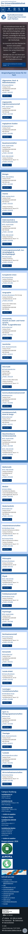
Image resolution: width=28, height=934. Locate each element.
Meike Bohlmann (8, 126)
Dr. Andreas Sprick (9, 196)
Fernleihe (6, 895)
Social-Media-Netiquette (10, 902)
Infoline (6, 918)
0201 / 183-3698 (8, 724)
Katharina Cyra (8, 395)
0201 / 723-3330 (8, 496)
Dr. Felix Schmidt (8, 156)
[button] (14, 9)
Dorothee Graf (8, 327)
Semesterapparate (8, 893)
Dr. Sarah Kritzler (9, 106)
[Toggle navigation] (3, 10)
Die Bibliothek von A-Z (9, 887)
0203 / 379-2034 (8, 161)
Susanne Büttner (8, 85)
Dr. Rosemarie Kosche (10, 347)
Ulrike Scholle (8, 257)
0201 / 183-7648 (8, 114)
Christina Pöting (8, 277)
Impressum (8, 920)
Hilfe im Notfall (17, 918)
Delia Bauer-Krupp (9, 528)
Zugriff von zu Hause (9, 897)
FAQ (4, 885)
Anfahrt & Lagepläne (9, 814)
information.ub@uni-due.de (13, 930)
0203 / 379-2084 (8, 535)
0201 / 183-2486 (8, 133)
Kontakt (5, 904)
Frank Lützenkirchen (9, 369)
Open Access (6, 899)
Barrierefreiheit (9, 922)
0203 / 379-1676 (8, 300)
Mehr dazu (6, 95)
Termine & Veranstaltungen (11, 891)
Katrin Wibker (8, 489)
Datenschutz (19, 920)
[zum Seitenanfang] (24, 930)
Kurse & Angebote (8, 889)
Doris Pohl (7, 716)
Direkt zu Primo (7, 879)
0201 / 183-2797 (8, 92)
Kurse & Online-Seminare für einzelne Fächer (12, 64)
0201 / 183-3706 (8, 763)
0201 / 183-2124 (8, 376)
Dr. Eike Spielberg (9, 177)
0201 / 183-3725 (8, 203)
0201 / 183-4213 (8, 354)
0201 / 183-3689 (8, 184)
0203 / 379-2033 (8, 262)
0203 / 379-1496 (8, 283)
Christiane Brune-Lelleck (11, 755)
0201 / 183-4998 (8, 403)
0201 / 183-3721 (8, 334)
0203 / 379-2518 (8, 210)
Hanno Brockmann (9, 295)
